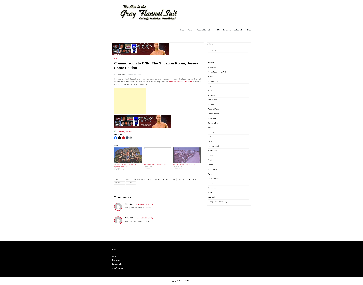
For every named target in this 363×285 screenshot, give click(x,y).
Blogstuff (211, 86)
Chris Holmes (119, 75)
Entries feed (116, 260)
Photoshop (181, 179)
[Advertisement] (131, 101)
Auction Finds (213, 81)
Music (210, 160)
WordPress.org (117, 268)
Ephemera (227, 30)
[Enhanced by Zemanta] (123, 132)
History (210, 128)
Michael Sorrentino (139, 179)
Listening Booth (213, 146)
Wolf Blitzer (130, 183)
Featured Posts (213, 109)
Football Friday (213, 114)
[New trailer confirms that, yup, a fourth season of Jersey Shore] (128, 155)
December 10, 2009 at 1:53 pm (145, 204)
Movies (210, 155)
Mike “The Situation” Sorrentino (180, 82)
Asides (210, 77)
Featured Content (203, 30)
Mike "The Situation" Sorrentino (158, 179)
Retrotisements (213, 179)
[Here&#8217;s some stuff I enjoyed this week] (157, 155)
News (173, 179)
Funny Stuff (212, 118)
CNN (117, 179)
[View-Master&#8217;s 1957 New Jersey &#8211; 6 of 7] (187, 155)
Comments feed (117, 264)
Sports (210, 183)
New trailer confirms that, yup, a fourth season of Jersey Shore (126, 165)
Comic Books (212, 100)
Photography (213, 169)
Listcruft (211, 141)
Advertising (212, 67)
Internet (211, 132)
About (190, 30)
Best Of (217, 30)
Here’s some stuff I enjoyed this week (155, 164)
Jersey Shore (126, 179)
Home (182, 30)
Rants (210, 174)
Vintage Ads (238, 30)
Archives (210, 44)
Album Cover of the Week (217, 72)
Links (210, 137)
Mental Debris (213, 151)
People (210, 165)
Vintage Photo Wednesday (217, 202)
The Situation (120, 183)
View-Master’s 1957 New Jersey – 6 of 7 (185, 164)
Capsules (211, 95)
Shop (249, 30)
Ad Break (211, 63)
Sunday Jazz (212, 188)
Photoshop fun (192, 179)
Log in (114, 256)
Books (210, 90)
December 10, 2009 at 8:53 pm (145, 218)
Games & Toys (213, 123)
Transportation (213, 192)
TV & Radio (117, 59)
